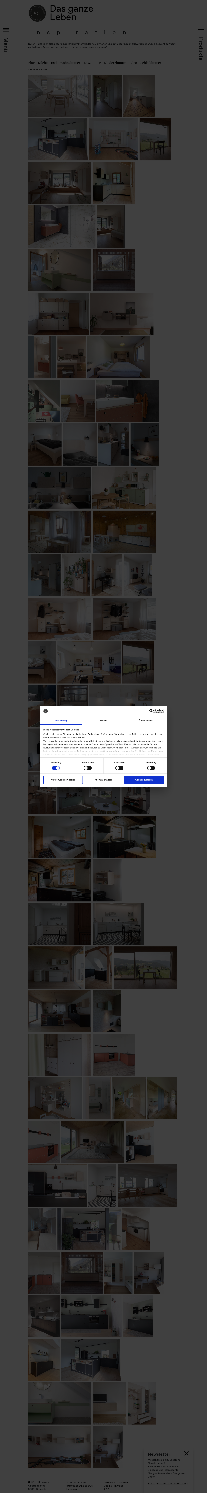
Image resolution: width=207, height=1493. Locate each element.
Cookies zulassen (144, 780)
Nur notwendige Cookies (63, 780)
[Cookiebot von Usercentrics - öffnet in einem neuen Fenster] (151, 711)
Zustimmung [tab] (61, 720)
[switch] (88, 768)
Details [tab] (103, 720)
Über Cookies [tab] (146, 720)
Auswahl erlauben (103, 780)
